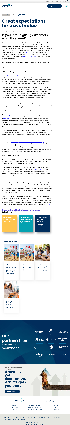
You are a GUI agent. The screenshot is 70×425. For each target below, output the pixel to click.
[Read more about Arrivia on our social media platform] (47, 401)
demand (4, 44)
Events (15, 409)
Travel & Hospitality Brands (35, 409)
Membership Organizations (35, 407)
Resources (55, 405)
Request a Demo (54, 6)
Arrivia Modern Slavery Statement (58, 417)
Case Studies (15, 407)
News (55, 407)
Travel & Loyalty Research (55, 411)
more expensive (32, 42)
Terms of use (15, 417)
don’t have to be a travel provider (13, 75)
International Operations (52, 1)
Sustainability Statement (43, 417)
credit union (6, 118)
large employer (12, 114)
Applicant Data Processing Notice (28, 417)
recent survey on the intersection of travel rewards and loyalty (28, 142)
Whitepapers (55, 409)
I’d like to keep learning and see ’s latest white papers (26, 220)
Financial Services (35, 411)
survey (28, 52)
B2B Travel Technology (35, 405)
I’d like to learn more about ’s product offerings (42, 221)
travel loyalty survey (40, 169)
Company (15, 405)
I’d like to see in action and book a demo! (9, 220)
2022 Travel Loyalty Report (29, 56)
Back (6, 15)
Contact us (63, 1)
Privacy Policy (7, 417)
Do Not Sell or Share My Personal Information (14, 419)
